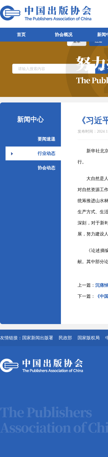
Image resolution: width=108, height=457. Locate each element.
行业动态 (46, 153)
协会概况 (64, 34)
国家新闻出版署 (37, 337)
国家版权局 (89, 337)
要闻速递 (46, 139)
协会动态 (46, 167)
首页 (21, 34)
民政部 (65, 337)
